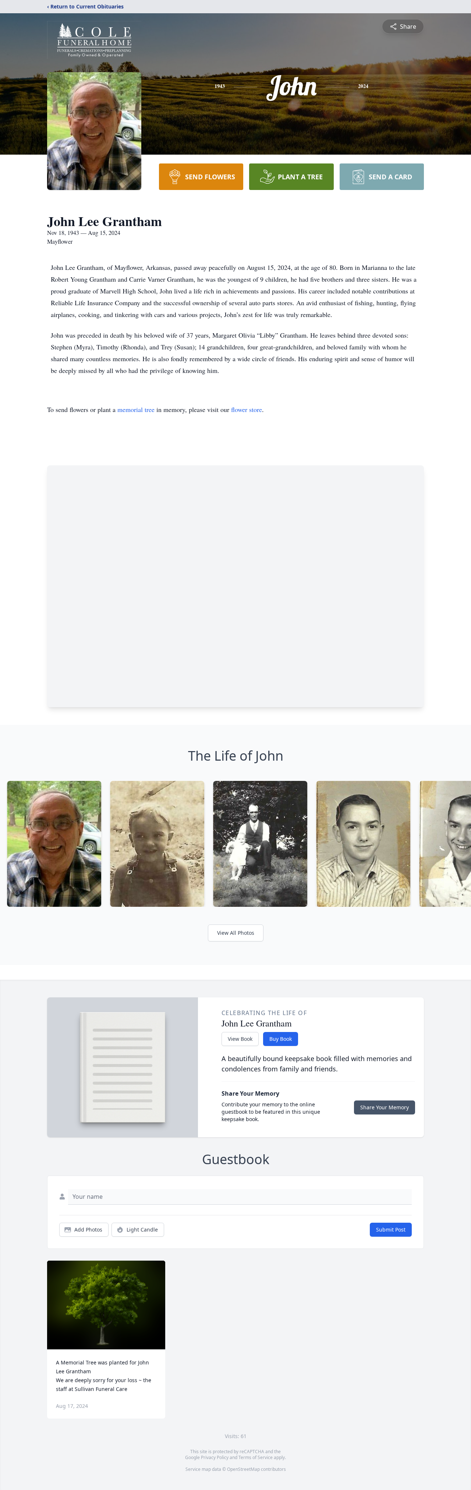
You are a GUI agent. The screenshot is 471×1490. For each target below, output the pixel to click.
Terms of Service (255, 1457)
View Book (240, 1038)
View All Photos (235, 932)
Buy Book (280, 1038)
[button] (106, 1305)
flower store (246, 409)
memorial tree (136, 409)
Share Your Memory (384, 1107)
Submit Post (391, 1229)
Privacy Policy (215, 1457)
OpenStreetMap (243, 1469)
